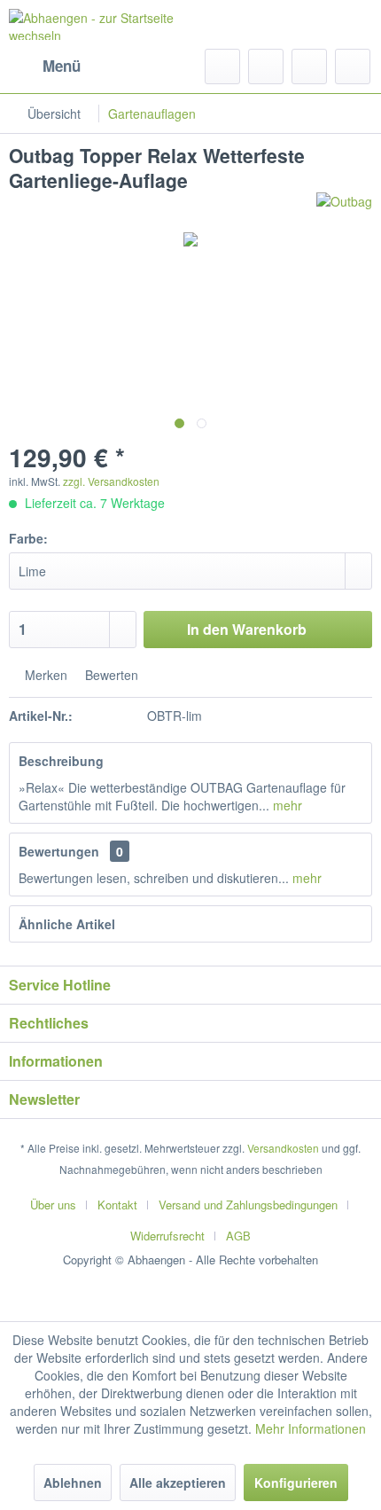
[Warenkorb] (352, 66)
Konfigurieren (296, 1482)
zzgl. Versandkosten (111, 481)
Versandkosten (283, 1147)
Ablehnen (72, 1482)
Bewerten (110, 675)
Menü (62, 65)
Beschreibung (61, 761)
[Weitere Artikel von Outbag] (344, 207)
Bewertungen (59, 851)
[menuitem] (44, 66)
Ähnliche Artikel (67, 924)
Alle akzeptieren (177, 1482)
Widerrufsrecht (167, 1235)
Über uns (53, 1204)
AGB (238, 1235)
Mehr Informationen (310, 1428)
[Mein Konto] (309, 66)
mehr (285, 805)
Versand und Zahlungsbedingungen (248, 1204)
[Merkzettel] (266, 66)
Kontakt (117, 1204)
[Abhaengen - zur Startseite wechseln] (99, 24)
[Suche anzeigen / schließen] (222, 66)
